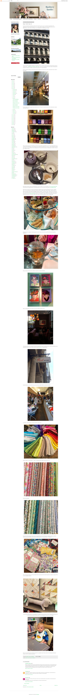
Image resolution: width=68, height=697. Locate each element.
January (14, 113)
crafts (26, 657)
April (13, 109)
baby (12, 164)
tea (34, 657)
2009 (13, 122)
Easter (13, 155)
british (13, 168)
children (13, 169)
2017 (13, 87)
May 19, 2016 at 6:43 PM (28, 681)
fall (12, 151)
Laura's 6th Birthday (15, 99)
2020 (13, 83)
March (14, 110)
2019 (13, 84)
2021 (13, 82)
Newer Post (25, 685)
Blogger (38, 694)
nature (13, 142)
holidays (13, 165)
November (14, 90)
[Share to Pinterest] (40, 656)
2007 (13, 124)
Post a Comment (26, 683)
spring (13, 137)
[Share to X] (38, 656)
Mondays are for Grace (16, 106)
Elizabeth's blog (53, 187)
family (13, 128)
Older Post (56, 685)
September (14, 93)
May (13, 98)
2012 (13, 118)
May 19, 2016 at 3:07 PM (28, 674)
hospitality (13, 163)
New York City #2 (15, 104)
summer (13, 143)
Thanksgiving (14, 158)
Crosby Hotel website (32, 193)
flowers (13, 136)
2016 (13, 88)
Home (40, 685)
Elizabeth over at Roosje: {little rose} (33, 66)
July (13, 95)
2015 (13, 114)
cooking (13, 145)
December (14, 89)
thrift (12, 172)
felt (12, 159)
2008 (13, 123)
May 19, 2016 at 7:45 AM (28, 668)
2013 (13, 117)
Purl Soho (40, 347)
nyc (31, 657)
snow (12, 170)
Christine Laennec (28, 663)
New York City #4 (15, 100)
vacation (13, 153)
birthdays (13, 139)
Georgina (26, 671)
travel (13, 157)
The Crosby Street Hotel (53, 186)
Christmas (13, 131)
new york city (29, 657)
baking (13, 167)
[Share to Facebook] (39, 656)
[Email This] (36, 656)
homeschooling (14, 154)
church (13, 166)
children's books (14, 171)
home (13, 152)
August (14, 94)
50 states (13, 178)
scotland (13, 138)
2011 (13, 119)
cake (12, 156)
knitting (13, 130)
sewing (33, 657)
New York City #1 (15, 105)
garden (13, 144)
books (13, 129)
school (13, 150)
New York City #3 (15, 101)
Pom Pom (26, 677)
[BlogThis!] (37, 656)
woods (13, 177)
